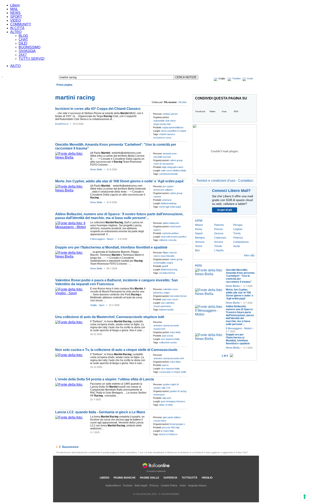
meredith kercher (162, 157)
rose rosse (172, 299)
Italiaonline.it (113, 485)
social (170, 335)
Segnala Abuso (197, 485)
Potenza (238, 237)
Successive (70, 446)
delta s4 (163, 404)
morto (162, 206)
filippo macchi (170, 252)
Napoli (199, 233)
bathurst (163, 309)
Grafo (250, 78)
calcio (180, 167)
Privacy (154, 485)
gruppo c (180, 424)
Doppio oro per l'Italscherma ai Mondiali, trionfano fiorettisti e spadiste (111, 247)
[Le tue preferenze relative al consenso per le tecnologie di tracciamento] (305, 497)
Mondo (87, 89)
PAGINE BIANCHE (125, 477)
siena (163, 131)
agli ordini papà (173, 206)
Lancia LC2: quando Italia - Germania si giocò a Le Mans (100, 412)
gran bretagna (168, 401)
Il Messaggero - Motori (101, 239)
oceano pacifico (178, 236)
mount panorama (162, 306)
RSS (236, 111)
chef (181, 358)
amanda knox (170, 153)
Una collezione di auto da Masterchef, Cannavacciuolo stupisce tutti (109, 317)
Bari (197, 250)
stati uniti (165, 236)
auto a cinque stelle (176, 372)
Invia (224, 111)
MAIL (14, 9)
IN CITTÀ (17, 28)
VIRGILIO (207, 477)
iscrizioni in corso (162, 137)
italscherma (169, 273)
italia (177, 339)
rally (164, 398)
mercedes (175, 296)
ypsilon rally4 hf (171, 384)
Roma (198, 229)
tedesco (173, 434)
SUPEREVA (170, 477)
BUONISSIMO (29, 47)
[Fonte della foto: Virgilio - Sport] (71, 293)
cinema (165, 200)
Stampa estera (246, 89)
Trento (237, 233)
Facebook (200, 111)
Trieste (218, 246)
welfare (175, 233)
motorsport (175, 226)
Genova (218, 233)
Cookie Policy (169, 485)
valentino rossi (170, 289)
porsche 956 (168, 427)
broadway (171, 203)
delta (178, 332)
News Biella (96, 169)
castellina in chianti (176, 131)
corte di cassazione (163, 163)
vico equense (168, 339)
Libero (15, 5)
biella (183, 170)
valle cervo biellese (170, 170)
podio (171, 309)
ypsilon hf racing (178, 391)
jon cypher (168, 186)
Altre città (249, 255)
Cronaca (62, 89)
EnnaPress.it (61, 124)
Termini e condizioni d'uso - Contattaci (224, 180)
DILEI (23, 43)
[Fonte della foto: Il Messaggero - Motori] (71, 227)
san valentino (167, 303)
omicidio (174, 174)
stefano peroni (170, 114)
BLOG (23, 36)
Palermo (219, 224)
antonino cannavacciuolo (166, 325)
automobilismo (176, 127)
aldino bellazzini (171, 223)
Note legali (141, 485)
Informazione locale (222, 89)
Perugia (237, 224)
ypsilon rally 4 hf (161, 388)
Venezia (199, 241)
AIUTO (15, 66)
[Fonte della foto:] (69, 322)
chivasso (180, 401)
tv (171, 200)
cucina (173, 342)
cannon (157, 196)
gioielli (165, 266)
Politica (97, 89)
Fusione (127, 485)
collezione (164, 342)
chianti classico (167, 134)
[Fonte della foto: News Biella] (71, 157)
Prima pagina (64, 84)
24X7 (23, 55)
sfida (170, 404)
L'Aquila (218, 250)
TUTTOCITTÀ (189, 477)
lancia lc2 (164, 434)
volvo (172, 332)
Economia (75, 89)
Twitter (212, 111)
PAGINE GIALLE (149, 477)
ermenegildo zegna (163, 262)
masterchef (159, 329)
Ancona (218, 241)
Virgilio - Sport (97, 305)
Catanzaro (220, 237)
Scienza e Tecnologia (149, 89)
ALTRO (15, 32)
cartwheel (164, 174)
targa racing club (162, 124)
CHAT (23, 39)
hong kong (171, 269)
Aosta (236, 246)
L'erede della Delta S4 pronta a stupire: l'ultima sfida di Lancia (104, 379)
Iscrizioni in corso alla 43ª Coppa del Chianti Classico (98, 108)
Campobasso (241, 241)
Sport (132, 89)
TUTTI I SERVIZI (31, 58)
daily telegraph (169, 167)
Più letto (182, 102)
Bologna (200, 237)
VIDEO (15, 20)
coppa (165, 127)
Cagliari (237, 229)
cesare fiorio (159, 420)
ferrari (183, 296)
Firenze (218, 229)
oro (161, 273)
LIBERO (104, 477)
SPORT (16, 16)
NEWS (15, 13)
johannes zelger (161, 292)
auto (164, 299)
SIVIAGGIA (27, 51)
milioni (162, 240)
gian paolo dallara (172, 417)
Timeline (236, 78)
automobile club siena (164, 120)
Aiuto (183, 485)
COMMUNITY (20, 24)
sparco (157, 230)
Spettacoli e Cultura (115, 89)
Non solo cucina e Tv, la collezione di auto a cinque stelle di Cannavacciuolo (116, 350)
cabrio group (176, 160)
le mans (165, 431)
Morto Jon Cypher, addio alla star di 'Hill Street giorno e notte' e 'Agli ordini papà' (119, 181)
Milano (199, 224)
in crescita (171, 240)
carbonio (166, 233)
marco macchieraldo (163, 256)
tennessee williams (163, 189)
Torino (198, 246)
